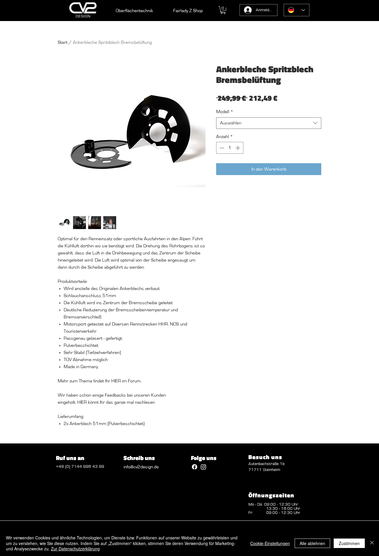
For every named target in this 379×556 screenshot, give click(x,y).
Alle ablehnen (312, 543)
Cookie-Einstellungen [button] (270, 543)
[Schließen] (371, 543)
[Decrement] (221, 147)
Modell (224, 111)
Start (63, 42)
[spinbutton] (229, 147)
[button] (223, 10)
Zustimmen (349, 543)
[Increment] (238, 147)
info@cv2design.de (141, 466)
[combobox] (268, 123)
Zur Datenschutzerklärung (75, 549)
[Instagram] (203, 466)
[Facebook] (194, 466)
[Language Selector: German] (296, 10)
